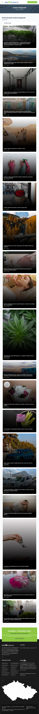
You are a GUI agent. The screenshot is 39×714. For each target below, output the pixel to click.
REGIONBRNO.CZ (14, 667)
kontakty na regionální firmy (11, 650)
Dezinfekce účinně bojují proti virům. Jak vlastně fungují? (16, 566)
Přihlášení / (31, 2)
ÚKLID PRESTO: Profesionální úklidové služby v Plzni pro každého (18, 429)
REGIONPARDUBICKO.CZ (15, 663)
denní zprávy (11, 649)
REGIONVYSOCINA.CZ (14, 665)
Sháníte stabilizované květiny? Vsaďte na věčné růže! (15, 207)
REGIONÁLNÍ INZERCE (19, 638)
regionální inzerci (14, 653)
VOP (2, 707)
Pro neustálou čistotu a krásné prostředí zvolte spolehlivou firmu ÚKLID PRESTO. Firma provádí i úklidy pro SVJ (19, 619)
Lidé (19, 9)
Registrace (35, 2)
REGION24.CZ (25, 664)
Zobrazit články (4, 19)
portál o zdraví (28, 673)
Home (17, 9)
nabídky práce (6, 651)
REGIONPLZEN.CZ (5, 663)
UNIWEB (21, 667)
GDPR (23, 706)
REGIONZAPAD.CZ (5, 665)
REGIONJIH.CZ (4, 667)
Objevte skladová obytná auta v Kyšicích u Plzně (14, 148)
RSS (5, 707)
